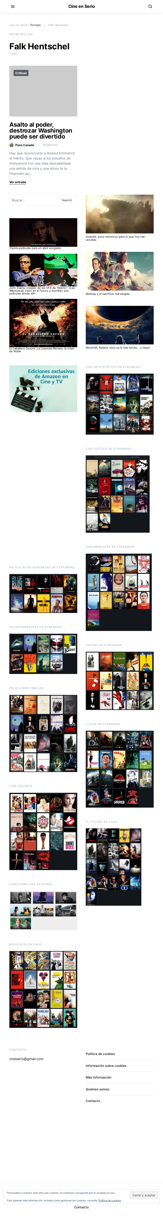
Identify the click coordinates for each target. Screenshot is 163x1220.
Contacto (93, 1101)
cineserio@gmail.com (26, 1059)
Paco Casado (24, 145)
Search (67, 200)
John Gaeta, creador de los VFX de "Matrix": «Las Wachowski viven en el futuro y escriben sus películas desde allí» (42, 290)
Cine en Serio (81, 6)
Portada (35, 25)
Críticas (21, 73)
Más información (98, 1077)
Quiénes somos (97, 1089)
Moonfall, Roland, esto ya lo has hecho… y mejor (118, 347)
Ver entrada (17, 182)
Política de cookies (100, 1054)
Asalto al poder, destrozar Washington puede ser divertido (40, 130)
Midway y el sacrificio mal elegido (108, 293)
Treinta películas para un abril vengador (35, 248)
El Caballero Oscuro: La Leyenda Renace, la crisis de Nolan (41, 350)
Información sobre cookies (106, 1066)
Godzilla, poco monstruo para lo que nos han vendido (115, 238)
